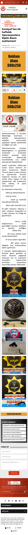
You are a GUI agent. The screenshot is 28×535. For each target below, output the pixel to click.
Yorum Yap (14, 473)
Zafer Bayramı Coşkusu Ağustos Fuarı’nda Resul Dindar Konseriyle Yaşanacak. (12, 432)
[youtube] (16, 500)
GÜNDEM (7, 23)
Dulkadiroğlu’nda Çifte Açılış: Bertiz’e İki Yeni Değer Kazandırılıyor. (14, 439)
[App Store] (8, 528)
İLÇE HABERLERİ (9, 23)
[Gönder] (25, 491)
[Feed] (23, 500)
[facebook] (5, 500)
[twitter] (8, 500)
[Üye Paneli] (25, 2)
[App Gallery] (14, 531)
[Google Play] (18, 528)
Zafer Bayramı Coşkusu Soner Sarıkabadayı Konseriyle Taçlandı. (12, 429)
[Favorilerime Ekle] (24, 90)
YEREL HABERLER (10, 26)
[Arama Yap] (22, 2)
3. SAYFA (7, 21)
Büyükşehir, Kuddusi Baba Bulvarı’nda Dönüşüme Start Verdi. (13, 425)
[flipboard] (19, 500)
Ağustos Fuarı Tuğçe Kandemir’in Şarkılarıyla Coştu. (12, 436)
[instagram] (12, 500)
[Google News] (9, 47)
